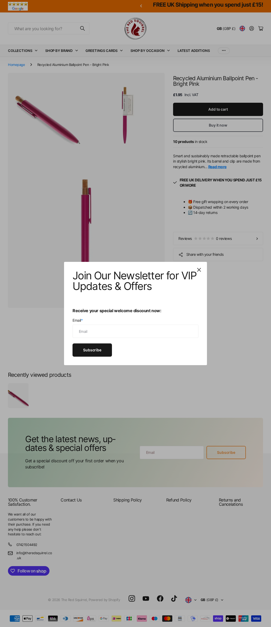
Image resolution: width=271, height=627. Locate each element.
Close (199, 270)
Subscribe (92, 349)
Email (78, 320)
